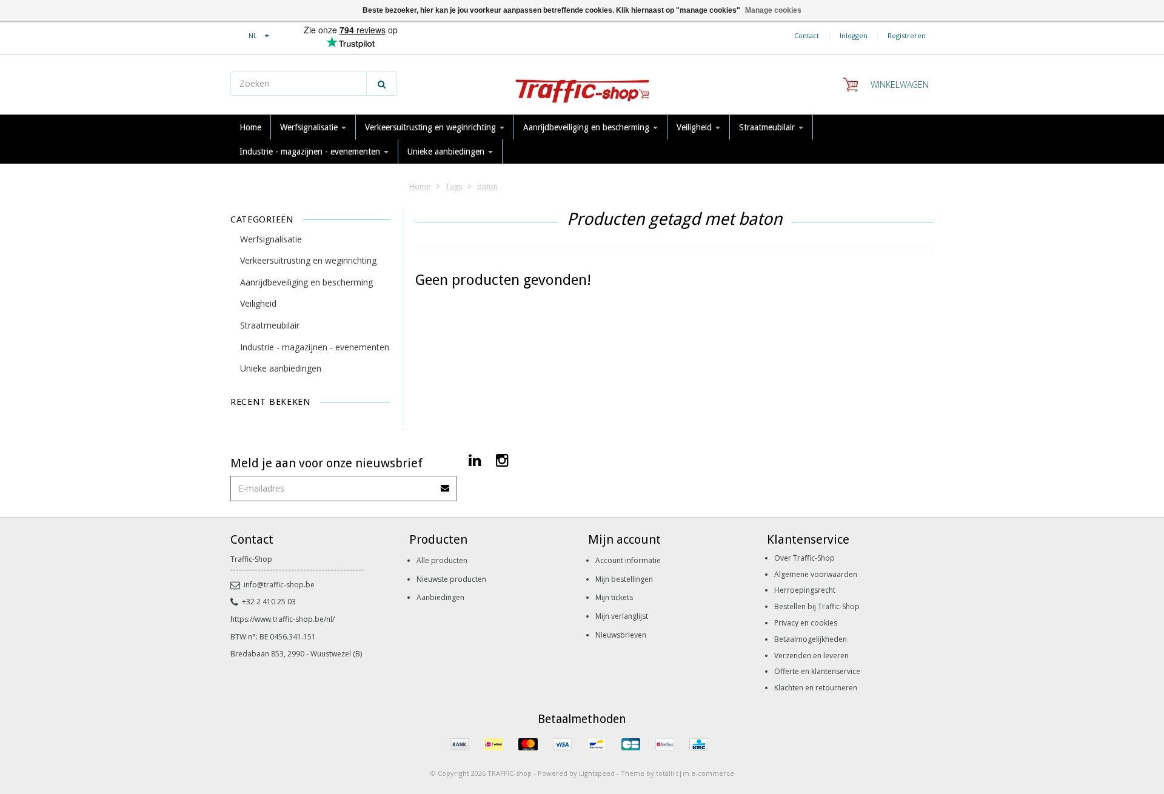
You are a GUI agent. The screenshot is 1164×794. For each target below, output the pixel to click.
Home (250, 127)
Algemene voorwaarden (815, 574)
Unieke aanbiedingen (447, 151)
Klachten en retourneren (815, 687)
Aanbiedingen (440, 597)
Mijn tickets (614, 597)
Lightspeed (597, 773)
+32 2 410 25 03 (269, 601)
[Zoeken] (381, 84)
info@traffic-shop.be (279, 584)
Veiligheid (695, 127)
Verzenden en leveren (811, 655)
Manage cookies (773, 10)
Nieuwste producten (451, 579)
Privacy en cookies (805, 623)
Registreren (907, 35)
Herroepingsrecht (804, 590)
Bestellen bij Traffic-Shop (817, 606)
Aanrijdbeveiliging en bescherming (587, 127)
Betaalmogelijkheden (810, 639)
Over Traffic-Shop (804, 558)
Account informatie (628, 560)
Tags (454, 186)
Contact (806, 35)
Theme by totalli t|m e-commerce (677, 773)
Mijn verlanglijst (621, 616)
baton (487, 186)
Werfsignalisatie (310, 127)
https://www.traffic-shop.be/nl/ (282, 619)
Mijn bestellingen (624, 579)
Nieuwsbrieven (620, 635)
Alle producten (441, 560)
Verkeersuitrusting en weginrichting (431, 127)
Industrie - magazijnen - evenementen (311, 151)
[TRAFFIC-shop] (582, 85)
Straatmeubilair (768, 127)
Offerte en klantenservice (817, 671)
